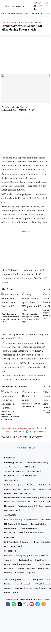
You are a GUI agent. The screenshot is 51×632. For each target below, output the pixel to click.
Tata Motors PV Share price (14, 471)
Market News (33, 556)
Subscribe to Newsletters (30, 542)
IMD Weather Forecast (22, 493)
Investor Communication (22, 584)
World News (38, 564)
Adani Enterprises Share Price (36, 463)
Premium (11, 14)
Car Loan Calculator (11, 528)
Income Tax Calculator (12, 520)
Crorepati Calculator (30, 520)
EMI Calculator (9, 524)
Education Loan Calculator (13, 532)
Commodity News (10, 560)
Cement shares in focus (25, 506)
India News (10, 22)
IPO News (44, 556)
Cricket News (39, 560)
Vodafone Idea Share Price (31, 475)
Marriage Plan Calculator (35, 532)
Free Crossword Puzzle (12, 546)
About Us (20, 580)
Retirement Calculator (39, 524)
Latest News (8, 556)
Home (3, 14)
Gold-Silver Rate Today (12, 489)
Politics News (19, 573)
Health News (31, 568)
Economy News (43, 568)
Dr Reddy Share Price (11, 475)
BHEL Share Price (32, 471)
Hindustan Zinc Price (24, 502)
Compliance (8, 588)
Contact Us (19, 588)
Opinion (21, 568)
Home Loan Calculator (30, 528)
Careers (7, 592)
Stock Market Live (10, 485)
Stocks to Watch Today (28, 485)
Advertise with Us (32, 588)
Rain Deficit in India (11, 510)
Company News (20, 556)
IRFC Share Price (31, 467)
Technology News (25, 564)
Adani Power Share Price (13, 467)
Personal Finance (10, 564)
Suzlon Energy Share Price (13, 463)
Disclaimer (7, 584)
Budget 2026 (31, 573)
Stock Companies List (11, 542)
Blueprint (45, 14)
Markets (35, 14)
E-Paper (27, 14)
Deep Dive (7, 493)
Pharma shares (9, 506)
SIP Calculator (23, 524)
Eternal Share (9, 502)
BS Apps (15, 592)
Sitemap (43, 588)
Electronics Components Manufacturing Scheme (20, 498)
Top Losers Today (30, 489)
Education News (9, 568)
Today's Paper (9, 580)
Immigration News (25, 560)
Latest (19, 14)
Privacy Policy (38, 580)
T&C (28, 580)
